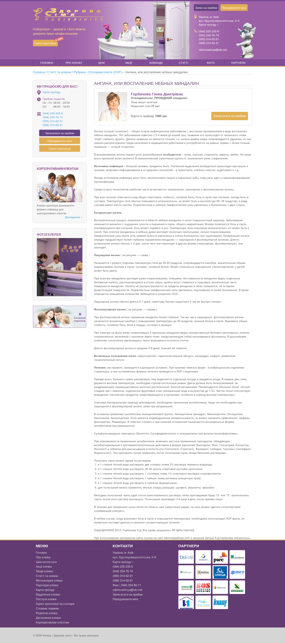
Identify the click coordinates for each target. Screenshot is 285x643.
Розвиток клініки (46, 613)
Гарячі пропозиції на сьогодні (55, 604)
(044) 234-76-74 (209, 35)
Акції (128, 63)
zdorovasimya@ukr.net (213, 50)
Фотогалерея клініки (49, 580)
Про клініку (74, 63)
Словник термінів (47, 608)
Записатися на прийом (229, 116)
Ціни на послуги (46, 562)
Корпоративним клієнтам (52, 622)
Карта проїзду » (209, 24)
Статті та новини (47, 576)
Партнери (238, 63)
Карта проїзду (51, 92)
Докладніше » (73, 217)
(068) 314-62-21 (209, 43)
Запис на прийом (206, 7)
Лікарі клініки (44, 571)
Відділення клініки (48, 594)
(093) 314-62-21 (209, 39)
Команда (156, 63)
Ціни (101, 63)
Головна (46, 63)
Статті (183, 63)
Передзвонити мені (234, 7)
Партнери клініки (47, 585)
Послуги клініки (46, 599)
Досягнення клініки (48, 617)
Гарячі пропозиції (46, 42)
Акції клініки (44, 566)
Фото (211, 63)
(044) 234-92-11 (131, 585)
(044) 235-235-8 (209, 31)
